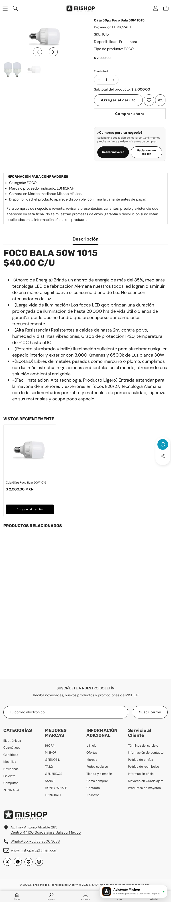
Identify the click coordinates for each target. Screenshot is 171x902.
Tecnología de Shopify (64, 885)
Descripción (85, 239)
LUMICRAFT (121, 27)
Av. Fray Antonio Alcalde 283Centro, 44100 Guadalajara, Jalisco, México (45, 829)
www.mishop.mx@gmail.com (34, 850)
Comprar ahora (130, 113)
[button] (166, 8)
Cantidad (101, 71)
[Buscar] (15, 8)
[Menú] (5, 8)
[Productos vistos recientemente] (162, 444)
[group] (12, 70)
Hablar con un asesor (146, 152)
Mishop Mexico (39, 885)
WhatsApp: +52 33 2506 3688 (35, 841)
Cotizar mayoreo (113, 152)
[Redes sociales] (162, 456)
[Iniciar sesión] (155, 8)
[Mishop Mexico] (76, 8)
